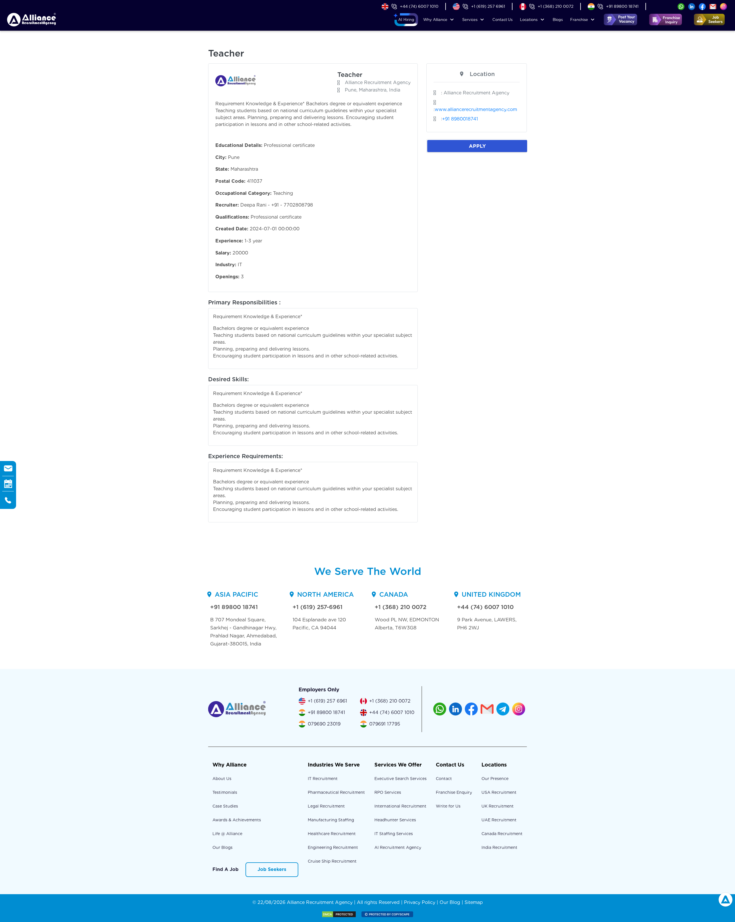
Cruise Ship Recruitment (332, 861)
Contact (502, 19)
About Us (221, 778)
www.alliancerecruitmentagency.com (476, 109)
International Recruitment (400, 806)
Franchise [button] (579, 19)
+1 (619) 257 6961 (488, 6)
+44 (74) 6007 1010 (419, 6)
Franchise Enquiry (454, 792)
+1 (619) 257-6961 (318, 607)
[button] (406, 19)
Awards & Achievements (236, 820)
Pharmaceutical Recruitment (336, 792)
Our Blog (450, 902)
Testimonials (224, 792)
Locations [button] (528, 19)
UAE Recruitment (499, 820)
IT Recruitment (323, 778)
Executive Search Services (400, 778)
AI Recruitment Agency (397, 847)
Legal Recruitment (326, 806)
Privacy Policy (419, 902)
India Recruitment (499, 847)
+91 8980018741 (460, 119)
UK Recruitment (497, 806)
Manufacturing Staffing (331, 820)
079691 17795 (384, 724)
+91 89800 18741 (622, 6)
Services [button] (469, 19)
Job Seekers (272, 869)
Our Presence (494, 778)
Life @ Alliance (227, 833)
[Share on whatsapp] (681, 6)
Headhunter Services (395, 820)
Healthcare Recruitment (332, 833)
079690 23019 (324, 724)
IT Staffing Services (393, 833)
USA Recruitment (499, 792)
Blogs (558, 19)
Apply (477, 146)
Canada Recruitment (502, 833)
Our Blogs (222, 847)
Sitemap (474, 902)
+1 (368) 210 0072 (555, 6)
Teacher (349, 74)
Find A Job (225, 869)
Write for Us (448, 806)
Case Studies (225, 806)
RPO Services (387, 792)
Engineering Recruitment (333, 847)
